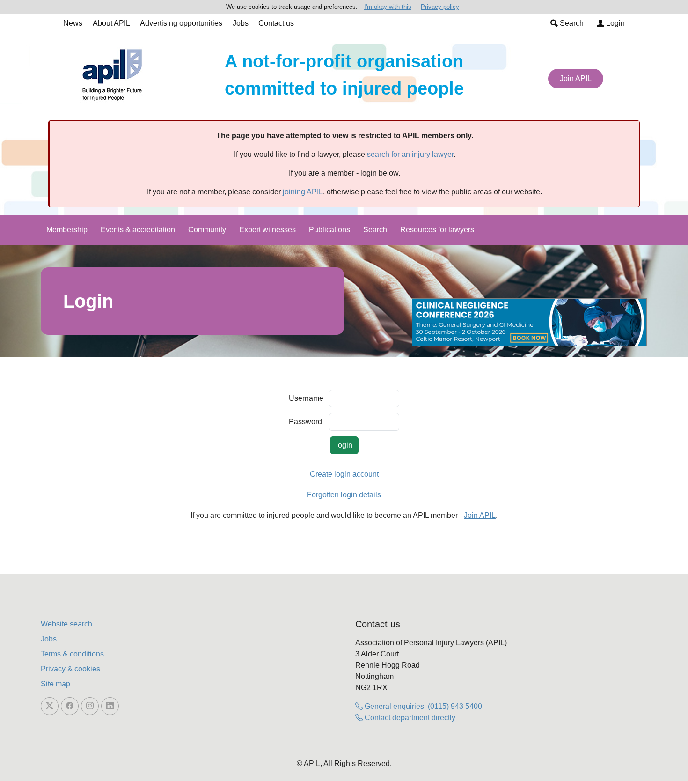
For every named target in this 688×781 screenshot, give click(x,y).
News (72, 23)
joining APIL (303, 192)
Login (614, 23)
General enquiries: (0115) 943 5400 (422, 706)
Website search (66, 624)
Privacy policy (440, 6)
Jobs (241, 23)
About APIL (111, 23)
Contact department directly (409, 718)
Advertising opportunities (181, 23)
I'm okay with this (387, 6)
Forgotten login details (344, 495)
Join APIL (576, 78)
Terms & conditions (72, 654)
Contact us (276, 23)
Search (571, 23)
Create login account (344, 474)
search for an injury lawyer (410, 154)
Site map (55, 684)
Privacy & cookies (70, 669)
